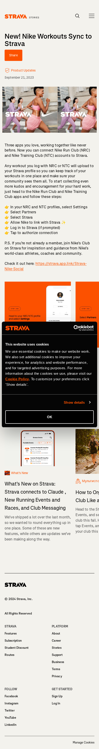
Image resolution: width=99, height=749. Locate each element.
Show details (74, 402)
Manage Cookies (83, 742)
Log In (56, 703)
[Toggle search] (77, 16)
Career (56, 641)
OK (49, 417)
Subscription (13, 641)
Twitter (10, 710)
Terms (56, 669)
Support (57, 655)
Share (13, 55)
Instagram (11, 703)
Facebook (11, 696)
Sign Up (57, 696)
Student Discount (17, 648)
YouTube (10, 718)
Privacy (57, 676)
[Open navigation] (91, 16)
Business (58, 662)
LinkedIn (10, 725)
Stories (56, 648)
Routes (10, 655)
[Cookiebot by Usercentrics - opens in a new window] (73, 328)
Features (11, 633)
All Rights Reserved (18, 613)
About (56, 633)
